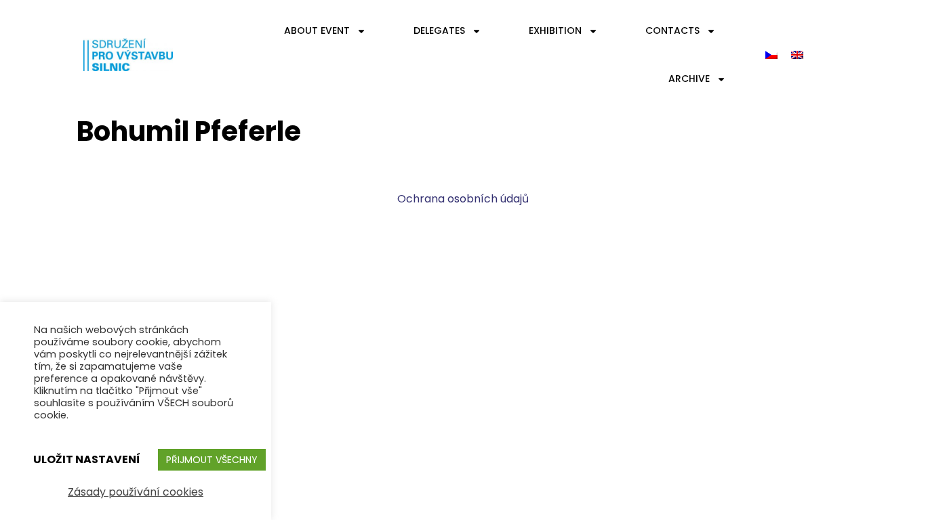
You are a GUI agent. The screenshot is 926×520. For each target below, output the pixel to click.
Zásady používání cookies (135, 492)
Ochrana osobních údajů (463, 199)
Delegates (439, 30)
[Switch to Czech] (771, 55)
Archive (689, 78)
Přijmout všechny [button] (212, 460)
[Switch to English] (797, 55)
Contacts (672, 30)
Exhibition (555, 30)
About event (317, 30)
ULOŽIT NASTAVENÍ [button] (86, 459)
